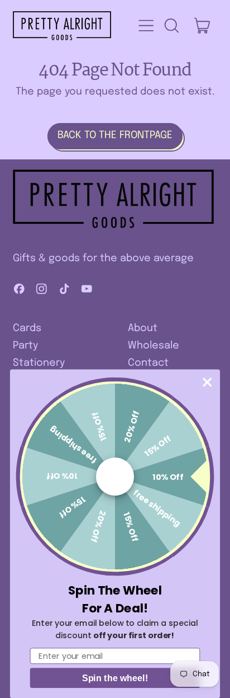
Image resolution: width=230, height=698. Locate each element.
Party (25, 346)
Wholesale (153, 346)
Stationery (39, 363)
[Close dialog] (207, 382)
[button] (171, 26)
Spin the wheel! (115, 678)
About (142, 328)
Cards (27, 328)
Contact (148, 363)
